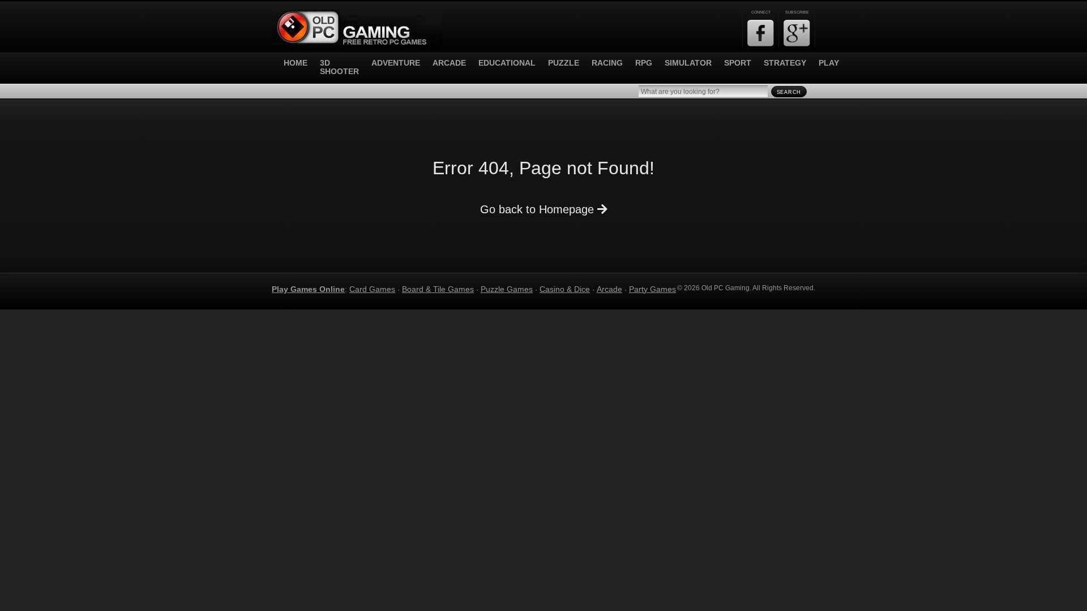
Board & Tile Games (438, 289)
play (829, 63)
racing (607, 63)
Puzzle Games (507, 289)
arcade (449, 63)
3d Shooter (339, 67)
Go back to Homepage (538, 209)
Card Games (372, 289)
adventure (395, 63)
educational (507, 63)
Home (295, 63)
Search (789, 92)
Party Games (652, 289)
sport (737, 63)
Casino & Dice (565, 289)
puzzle (563, 63)
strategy (785, 63)
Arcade (609, 289)
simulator (688, 63)
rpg (643, 63)
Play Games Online (308, 289)
